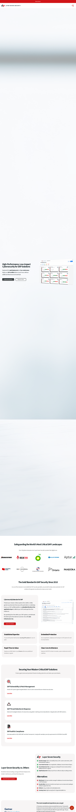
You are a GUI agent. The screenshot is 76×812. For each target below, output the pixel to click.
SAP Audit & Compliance (15, 731)
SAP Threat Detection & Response (18, 709)
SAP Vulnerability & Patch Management (21, 686)
